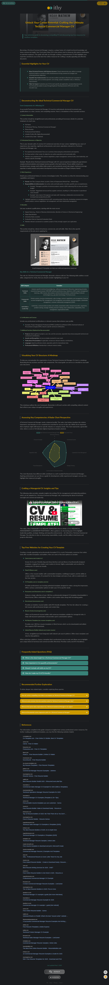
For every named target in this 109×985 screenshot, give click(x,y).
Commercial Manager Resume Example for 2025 (38, 900)
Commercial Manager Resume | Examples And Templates (41, 851)
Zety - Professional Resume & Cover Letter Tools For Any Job (42, 857)
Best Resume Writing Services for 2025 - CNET (38, 867)
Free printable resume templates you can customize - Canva (42, 803)
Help (51, 982)
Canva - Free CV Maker (30, 744)
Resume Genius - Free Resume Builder (35, 776)
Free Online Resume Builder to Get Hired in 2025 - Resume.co (43, 873)
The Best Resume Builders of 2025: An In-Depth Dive (40, 830)
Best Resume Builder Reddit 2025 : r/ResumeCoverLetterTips (42, 781)
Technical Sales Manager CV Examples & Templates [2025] (42, 824)
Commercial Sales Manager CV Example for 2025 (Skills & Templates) (45, 787)
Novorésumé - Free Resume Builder (34, 760)
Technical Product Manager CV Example (36, 932)
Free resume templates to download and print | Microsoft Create (43, 846)
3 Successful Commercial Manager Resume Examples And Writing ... (45, 921)
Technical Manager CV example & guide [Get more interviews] (42, 894)
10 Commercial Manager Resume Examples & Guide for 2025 (42, 954)
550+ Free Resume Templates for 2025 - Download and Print (42, 959)
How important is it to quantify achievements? (41, 663)
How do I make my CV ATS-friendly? (38, 673)
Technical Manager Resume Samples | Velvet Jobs (39, 840)
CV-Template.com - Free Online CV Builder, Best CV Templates (43, 738)
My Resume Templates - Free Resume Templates (38, 765)
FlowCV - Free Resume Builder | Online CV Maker (39, 754)
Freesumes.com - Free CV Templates (35, 749)
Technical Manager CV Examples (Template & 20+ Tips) (40, 797)
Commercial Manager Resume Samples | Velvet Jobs (40, 943)
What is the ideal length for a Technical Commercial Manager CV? (48, 658)
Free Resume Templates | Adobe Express (36, 927)
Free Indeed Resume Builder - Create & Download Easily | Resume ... (45, 862)
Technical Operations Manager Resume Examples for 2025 (41, 792)
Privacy (56, 982)
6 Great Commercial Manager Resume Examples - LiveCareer (43, 884)
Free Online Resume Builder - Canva (34, 910)
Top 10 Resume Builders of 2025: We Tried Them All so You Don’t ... (44, 814)
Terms (60, 982)
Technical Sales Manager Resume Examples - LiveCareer (41, 937)
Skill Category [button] (25, 285)
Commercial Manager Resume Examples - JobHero (39, 770)
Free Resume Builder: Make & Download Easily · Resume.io (42, 808)
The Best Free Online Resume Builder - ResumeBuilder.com (42, 948)
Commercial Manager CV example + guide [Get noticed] (41, 905)
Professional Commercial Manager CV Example (38, 878)
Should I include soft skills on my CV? (38, 668)
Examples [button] (59, 285)
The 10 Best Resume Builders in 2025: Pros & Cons (39, 889)
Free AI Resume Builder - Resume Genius (36, 819)
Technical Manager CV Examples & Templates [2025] (40, 835)
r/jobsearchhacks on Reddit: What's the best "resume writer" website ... (45, 916)
